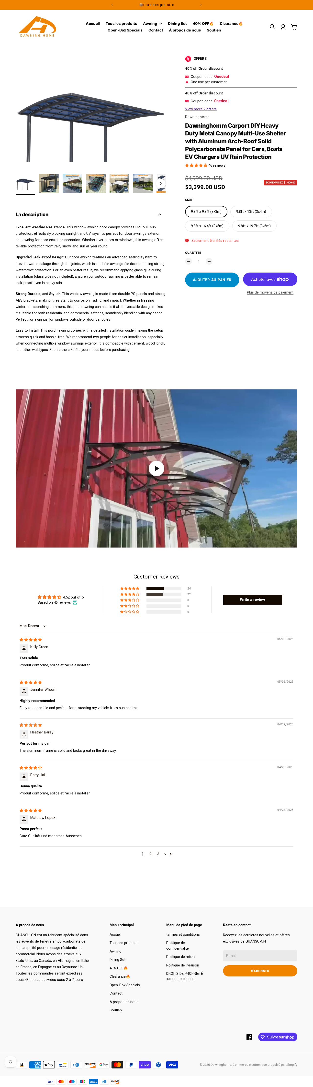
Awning (150, 24)
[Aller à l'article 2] (49, 183)
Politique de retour (181, 957)
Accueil (115, 934)
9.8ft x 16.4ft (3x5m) (207, 226)
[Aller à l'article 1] (25, 183)
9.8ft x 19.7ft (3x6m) (254, 226)
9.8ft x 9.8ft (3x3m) (206, 211)
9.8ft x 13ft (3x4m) (251, 211)
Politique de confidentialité (177, 946)
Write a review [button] (252, 599)
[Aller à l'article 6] (143, 183)
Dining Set (117, 959)
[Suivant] (201, 5)
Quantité (193, 252)
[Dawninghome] (38, 27)
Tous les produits (123, 943)
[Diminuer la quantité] (188, 261)
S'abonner (260, 971)
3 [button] (158, 854)
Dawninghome (197, 117)
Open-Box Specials (125, 985)
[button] (196, 165)
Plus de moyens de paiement (270, 292)
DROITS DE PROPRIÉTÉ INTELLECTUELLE (184, 976)
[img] (31, 640)
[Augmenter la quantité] (209, 261)
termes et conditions (183, 934)
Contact (116, 993)
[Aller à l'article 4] (96, 183)
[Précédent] (112, 5)
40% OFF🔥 (119, 968)
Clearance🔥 (120, 976)
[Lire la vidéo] (156, 468)
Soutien (116, 1010)
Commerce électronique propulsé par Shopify (265, 1065)
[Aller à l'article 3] (72, 183)
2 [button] (150, 854)
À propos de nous (124, 1002)
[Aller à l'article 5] (119, 183)
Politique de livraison (182, 965)
